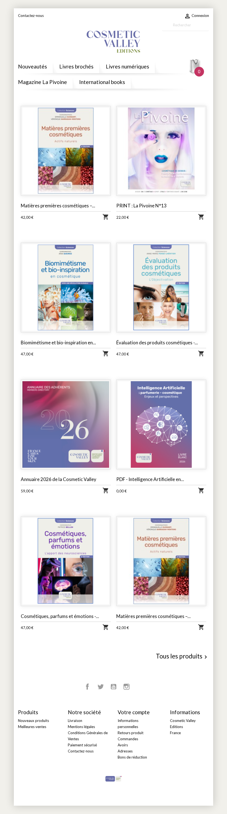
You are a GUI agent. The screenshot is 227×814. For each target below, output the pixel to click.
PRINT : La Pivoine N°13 (141, 205)
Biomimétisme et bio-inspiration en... (58, 342)
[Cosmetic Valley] (113, 778)
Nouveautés (32, 66)
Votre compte (134, 712)
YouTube (113, 686)
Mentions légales (81, 726)
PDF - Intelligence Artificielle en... (150, 479)
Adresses (125, 751)
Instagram (126, 686)
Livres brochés (76, 66)
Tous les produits (182, 656)
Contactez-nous (31, 15)
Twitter (100, 686)
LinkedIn (139, 686)
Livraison (75, 720)
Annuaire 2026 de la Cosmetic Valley (58, 479)
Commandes (128, 739)
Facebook (87, 686)
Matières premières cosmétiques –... (58, 205)
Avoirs (123, 745)
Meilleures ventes (32, 726)
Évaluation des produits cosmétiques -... (157, 342)
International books (102, 82)
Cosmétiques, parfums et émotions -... (60, 616)
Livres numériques (127, 66)
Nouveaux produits (33, 720)
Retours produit (130, 733)
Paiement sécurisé (82, 745)
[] (206, 28)
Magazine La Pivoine (42, 82)
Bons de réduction (132, 757)
